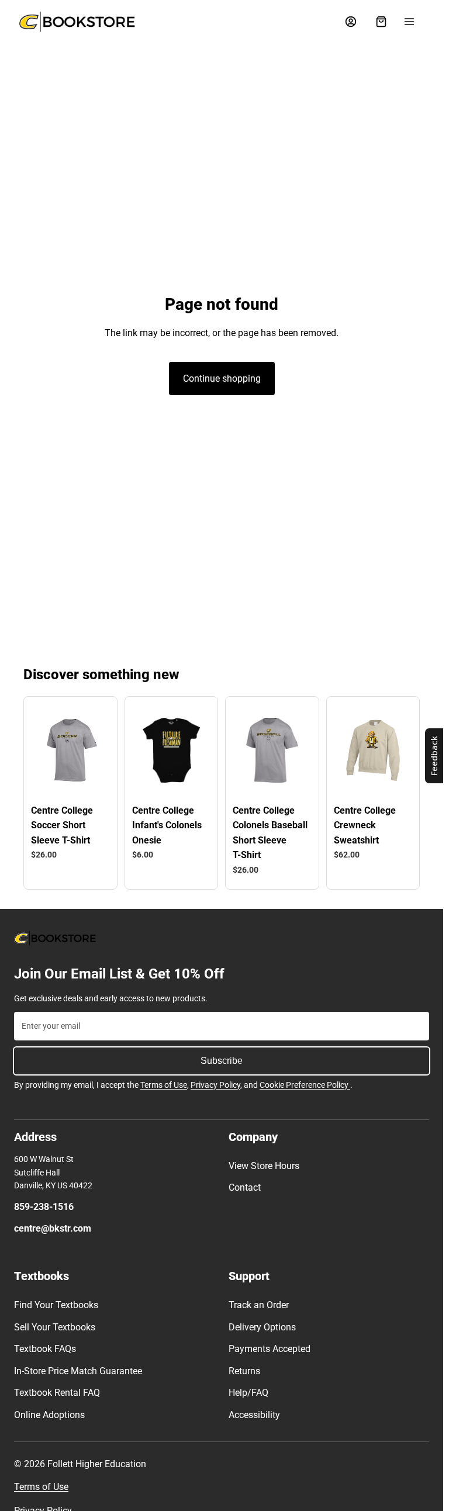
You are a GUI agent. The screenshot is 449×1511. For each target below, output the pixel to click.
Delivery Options (262, 1327)
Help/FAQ (248, 1392)
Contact (245, 1187)
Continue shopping (222, 378)
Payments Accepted (269, 1348)
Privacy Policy (215, 1085)
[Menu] (409, 21)
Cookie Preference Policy (305, 1085)
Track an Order (259, 1305)
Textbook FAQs (45, 1348)
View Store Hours (264, 1165)
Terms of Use (163, 1085)
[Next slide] (93, 750)
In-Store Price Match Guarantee (78, 1371)
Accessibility (254, 1414)
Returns (244, 1371)
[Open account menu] (351, 21)
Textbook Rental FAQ (57, 1392)
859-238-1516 (44, 1206)
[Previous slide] (47, 750)
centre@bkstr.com (52, 1228)
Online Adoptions (49, 1414)
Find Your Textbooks (56, 1305)
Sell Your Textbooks (54, 1327)
